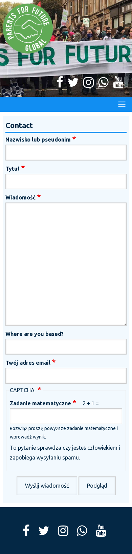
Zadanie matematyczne (40, 403)
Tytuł (12, 169)
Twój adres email (27, 363)
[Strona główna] (66, 28)
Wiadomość (20, 197)
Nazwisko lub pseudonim (38, 139)
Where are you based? (34, 334)
